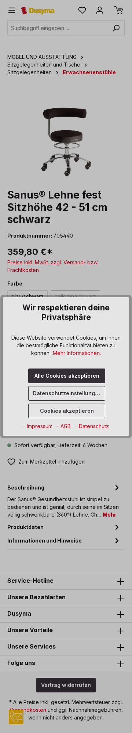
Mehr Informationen (76, 353)
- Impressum (38, 426)
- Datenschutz (92, 426)
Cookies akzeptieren (67, 411)
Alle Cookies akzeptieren (66, 376)
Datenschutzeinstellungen (67, 393)
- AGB (64, 426)
